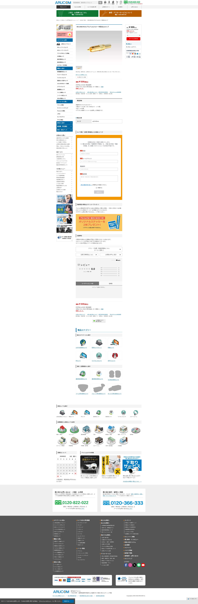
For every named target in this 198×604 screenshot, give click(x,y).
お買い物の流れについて (92, 92)
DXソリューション (60, 154)
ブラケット (80, 529)
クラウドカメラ (61, 86)
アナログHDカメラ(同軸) (63, 53)
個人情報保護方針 (72, 595)
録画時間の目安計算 (129, 529)
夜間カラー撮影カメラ (59, 541)
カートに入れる (133, 38)
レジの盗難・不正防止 (61, 142)
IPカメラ (78, 360)
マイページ (128, 547)
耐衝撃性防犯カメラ (58, 550)
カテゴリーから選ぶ (59, 520)
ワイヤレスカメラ (61, 77)
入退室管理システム (61, 158)
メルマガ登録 (128, 550)
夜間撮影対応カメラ (62, 71)
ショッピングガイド (61, 173)
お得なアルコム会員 (106, 550)
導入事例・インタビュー (131, 539)
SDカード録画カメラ (59, 557)
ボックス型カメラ (58, 566)
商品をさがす (63, 7)
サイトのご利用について (59, 595)
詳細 (102, 86)
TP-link (79, 557)
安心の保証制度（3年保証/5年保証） (110, 556)
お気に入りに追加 (82, 77)
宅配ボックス (81, 540)
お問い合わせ (134, 7)
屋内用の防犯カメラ (97, 379)
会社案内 (120, 7)
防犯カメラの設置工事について (109, 548)
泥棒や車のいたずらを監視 (62, 138)
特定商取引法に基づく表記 (86, 595)
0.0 (93, 269)
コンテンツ (128, 520)
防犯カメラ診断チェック (130, 522)
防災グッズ (80, 544)
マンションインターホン (62, 160)
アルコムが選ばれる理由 (107, 546)
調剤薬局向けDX (60, 156)
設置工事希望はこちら (87, 254)
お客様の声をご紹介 (111, 254)
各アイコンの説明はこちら (81, 74)
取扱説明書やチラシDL (61, 185)
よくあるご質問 (59, 183)
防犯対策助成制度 (60, 177)
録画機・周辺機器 (62, 126)
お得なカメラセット (66, 44)
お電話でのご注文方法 (107, 539)
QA (110, 283)
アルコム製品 (60, 105)
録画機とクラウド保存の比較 (131, 533)
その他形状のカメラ (58, 571)
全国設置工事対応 (60, 181)
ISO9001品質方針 (100, 595)
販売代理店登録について (107, 530)
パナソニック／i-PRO (83, 553)
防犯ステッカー (81, 538)
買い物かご (129, 43)
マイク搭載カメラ (61, 92)
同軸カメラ (111, 347)
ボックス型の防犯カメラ (114, 393)
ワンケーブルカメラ (62, 74)
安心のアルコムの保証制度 (115, 92)
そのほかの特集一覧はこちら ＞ (132, 481)
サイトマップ (128, 558)
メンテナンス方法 (129, 531)
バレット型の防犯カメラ (98, 393)
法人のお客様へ (105, 523)
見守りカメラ (111, 360)
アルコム (80, 550)
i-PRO (58, 113)
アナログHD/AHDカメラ (59, 529)
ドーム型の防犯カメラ (82, 393)
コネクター (80, 531)
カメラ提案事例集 (60, 175)
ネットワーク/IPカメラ (59, 525)
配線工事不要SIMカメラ (61, 164)
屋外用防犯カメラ (61, 59)
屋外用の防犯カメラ (81, 379)
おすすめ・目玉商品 (62, 65)
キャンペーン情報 (130, 536)
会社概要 (127, 545)
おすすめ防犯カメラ (81, 347)
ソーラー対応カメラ (62, 95)
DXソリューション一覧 (107, 532)
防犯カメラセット (97, 347)
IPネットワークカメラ (62, 47)
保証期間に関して (60, 179)
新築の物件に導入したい (62, 148)
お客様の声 (58, 187)
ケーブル (80, 533)
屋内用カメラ (57, 533)
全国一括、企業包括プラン (108, 527)
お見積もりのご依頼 (61, 189)
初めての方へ (59, 171)
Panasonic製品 (61, 110)
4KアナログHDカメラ (59, 531)
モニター (80, 525)
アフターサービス (106, 553)
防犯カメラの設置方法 (130, 527)
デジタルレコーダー (82, 522)
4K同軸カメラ (60, 56)
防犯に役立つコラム (130, 542)
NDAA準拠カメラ (61, 98)
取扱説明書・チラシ (106, 562)
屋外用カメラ (57, 536)
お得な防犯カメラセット (59, 522)
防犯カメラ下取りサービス (108, 560)
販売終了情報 (128, 553)
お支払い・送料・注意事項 (108, 542)
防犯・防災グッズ (62, 130)
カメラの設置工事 (92, 7)
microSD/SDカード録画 (63, 83)
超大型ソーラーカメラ (61, 162)
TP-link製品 (60, 119)
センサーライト (81, 536)
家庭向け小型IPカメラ (62, 80)
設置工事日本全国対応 (103, 92)
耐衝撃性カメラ (61, 89)
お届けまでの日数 (106, 544)
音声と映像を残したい (61, 140)
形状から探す (61, 123)
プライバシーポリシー (45, 601)
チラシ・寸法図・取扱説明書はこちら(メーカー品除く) (99, 249)
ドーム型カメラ (57, 564)
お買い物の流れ (105, 537)
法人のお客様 (77, 7)
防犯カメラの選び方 (129, 525)
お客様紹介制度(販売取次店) (108, 525)
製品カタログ (59, 191)
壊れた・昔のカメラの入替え (63, 146)
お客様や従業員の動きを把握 (63, 144)
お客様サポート (106, 7)
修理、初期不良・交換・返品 (108, 558)
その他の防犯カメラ (113, 379)
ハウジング (80, 527)
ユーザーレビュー (87, 283)
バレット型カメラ (58, 569)
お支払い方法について (80, 92)
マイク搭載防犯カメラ (59, 552)
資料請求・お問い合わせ (131, 555)
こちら (82, 508)
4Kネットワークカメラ (62, 50)
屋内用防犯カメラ (61, 62)
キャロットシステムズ (62, 107)
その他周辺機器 (81, 542)
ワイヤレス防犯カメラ (59, 548)
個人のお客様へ (105, 520)
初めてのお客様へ (106, 535)
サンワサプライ (61, 116)
